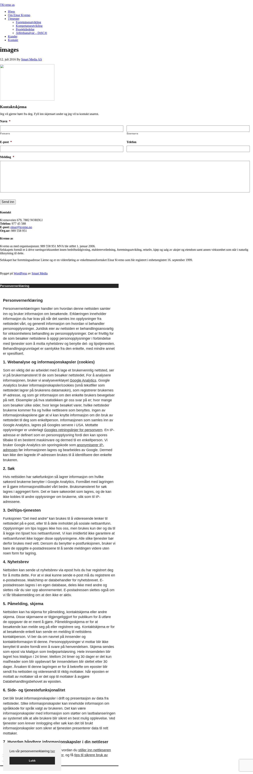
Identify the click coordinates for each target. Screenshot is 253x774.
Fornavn (5, 133)
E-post (6, 142)
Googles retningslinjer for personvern (73, 430)
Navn (5, 121)
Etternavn (132, 133)
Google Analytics (83, 380)
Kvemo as (8, 5)
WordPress (20, 273)
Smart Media (40, 273)
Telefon (131, 142)
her (52, 751)
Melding (7, 157)
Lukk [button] (32, 760)
